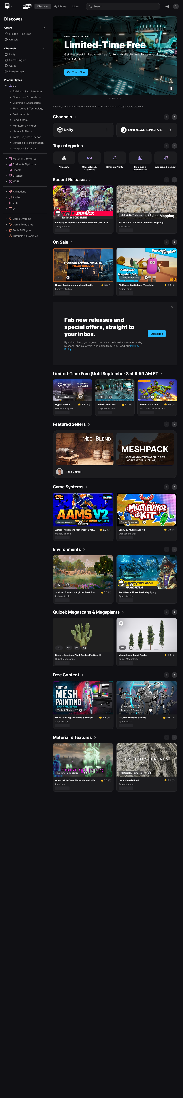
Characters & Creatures (89, 168)
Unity (12, 54)
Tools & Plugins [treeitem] (22, 230)
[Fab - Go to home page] (27, 6)
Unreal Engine (17, 59)
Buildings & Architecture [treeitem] (27, 91)
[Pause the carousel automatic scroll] (171, 88)
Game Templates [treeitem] (23, 224)
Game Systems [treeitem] (22, 218)
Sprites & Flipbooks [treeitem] (24, 164)
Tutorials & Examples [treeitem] (25, 235)
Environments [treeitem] (21, 114)
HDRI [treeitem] (16, 181)
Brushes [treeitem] (18, 175)
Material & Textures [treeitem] (24, 158)
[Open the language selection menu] (167, 6)
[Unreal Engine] (146, 130)
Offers (8, 27)
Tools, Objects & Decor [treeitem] (27, 136)
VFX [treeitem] (15, 202)
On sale (13, 39)
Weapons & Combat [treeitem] (25, 148)
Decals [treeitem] (17, 169)
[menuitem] (42, 6)
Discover (13, 19)
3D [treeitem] (14, 85)
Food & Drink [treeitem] (20, 119)
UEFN (12, 65)
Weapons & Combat (166, 167)
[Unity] (83, 130)
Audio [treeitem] (16, 197)
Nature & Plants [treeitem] (22, 131)
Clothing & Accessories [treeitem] (27, 102)
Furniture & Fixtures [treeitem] (25, 125)
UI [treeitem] (14, 208)
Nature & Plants (114, 167)
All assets (64, 167)
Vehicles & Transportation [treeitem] (28, 142)
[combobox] (125, 6)
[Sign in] (176, 6)
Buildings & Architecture (140, 168)
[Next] (174, 117)
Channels (10, 48)
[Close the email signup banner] (172, 307)
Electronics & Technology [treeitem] (28, 108)
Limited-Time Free (20, 33)
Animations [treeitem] (19, 191)
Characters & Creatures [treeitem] (27, 97)
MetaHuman (16, 71)
